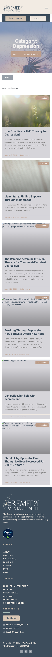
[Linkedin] (30, 651)
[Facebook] (21, 651)
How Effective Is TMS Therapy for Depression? (26, 133)
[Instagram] (26, 651)
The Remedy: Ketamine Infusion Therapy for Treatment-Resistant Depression (25, 262)
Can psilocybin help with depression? (20, 397)
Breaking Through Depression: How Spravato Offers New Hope (24, 332)
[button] (46, 7)
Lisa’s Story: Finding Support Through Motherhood (23, 198)
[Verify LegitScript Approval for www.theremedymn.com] (8, 538)
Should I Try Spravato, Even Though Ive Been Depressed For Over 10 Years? (25, 461)
